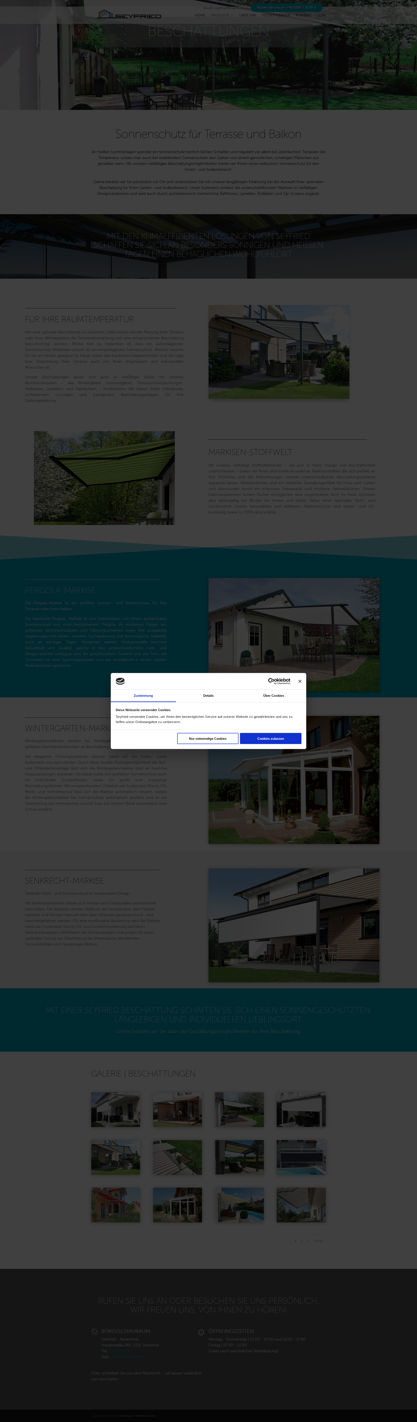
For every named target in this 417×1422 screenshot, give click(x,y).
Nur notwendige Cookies (208, 738)
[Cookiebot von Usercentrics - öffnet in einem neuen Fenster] (271, 681)
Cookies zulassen (270, 738)
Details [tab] (208, 695)
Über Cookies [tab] (273, 695)
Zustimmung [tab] (143, 695)
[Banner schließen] (299, 681)
